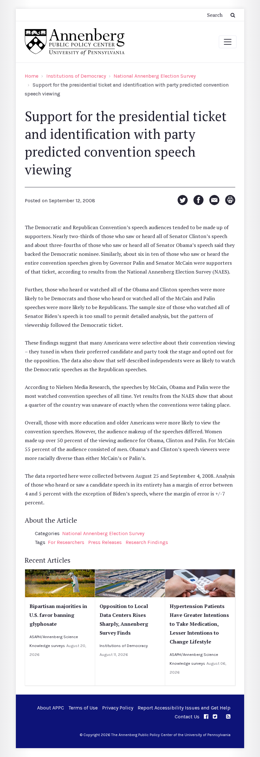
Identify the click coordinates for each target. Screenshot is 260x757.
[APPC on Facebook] (206, 717)
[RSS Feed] (228, 717)
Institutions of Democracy (76, 76)
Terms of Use (83, 708)
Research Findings (147, 542)
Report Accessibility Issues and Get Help (184, 708)
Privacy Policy (117, 708)
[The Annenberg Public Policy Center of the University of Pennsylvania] (74, 42)
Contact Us (187, 717)
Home (31, 76)
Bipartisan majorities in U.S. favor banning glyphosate (58, 615)
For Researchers (66, 542)
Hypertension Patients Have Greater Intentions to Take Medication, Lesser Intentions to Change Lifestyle (199, 624)
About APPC (50, 708)
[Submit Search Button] (232, 15)
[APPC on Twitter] (215, 717)
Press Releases (105, 542)
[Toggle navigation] (228, 42)
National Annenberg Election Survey (155, 76)
